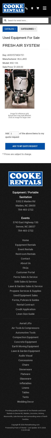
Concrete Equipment (25, 341)
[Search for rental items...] (5, 20)
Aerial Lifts (26, 323)
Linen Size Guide (25, 313)
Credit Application (25, 309)
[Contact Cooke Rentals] (32, 8)
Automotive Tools (25, 332)
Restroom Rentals (25, 254)
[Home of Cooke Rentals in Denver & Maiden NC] (13, 8)
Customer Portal (25, 272)
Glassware (25, 378)
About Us (26, 263)
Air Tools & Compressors (25, 328)
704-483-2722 (25, 209)
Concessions (25, 360)
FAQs (25, 267)
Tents (25, 397)
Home (25, 240)
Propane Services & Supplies (25, 290)
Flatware (25, 374)
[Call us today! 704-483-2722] (26, 8)
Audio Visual (25, 355)
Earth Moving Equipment (25, 346)
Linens (25, 387)
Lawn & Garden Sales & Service (25, 286)
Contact (25, 258)
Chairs (25, 364)
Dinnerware (25, 369)
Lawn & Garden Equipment (25, 351)
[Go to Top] (47, 434)
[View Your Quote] (37, 8)
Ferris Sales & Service (26, 277)
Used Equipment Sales (25, 295)
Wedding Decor (25, 401)
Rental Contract (25, 304)
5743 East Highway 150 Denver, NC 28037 (25, 222)
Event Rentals (25, 249)
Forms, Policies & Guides (25, 300)
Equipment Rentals (25, 244)
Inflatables (25, 383)
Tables (25, 392)
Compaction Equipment (25, 337)
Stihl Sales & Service (25, 281)
